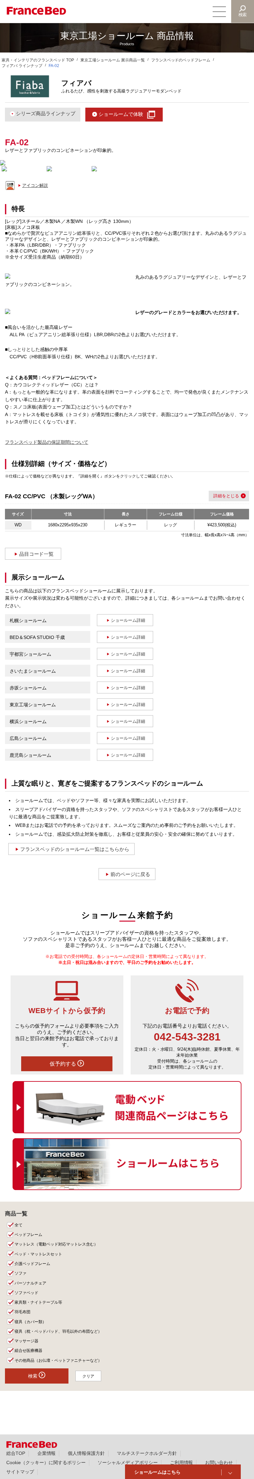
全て (18, 1225)
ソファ (20, 1273)
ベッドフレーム (28, 1234)
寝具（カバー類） (30, 1322)
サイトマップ (20, 1471)
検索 (242, 14)
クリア (88, 1376)
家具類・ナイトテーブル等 (38, 1302)
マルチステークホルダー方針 (147, 1453)
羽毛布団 (22, 1312)
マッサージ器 (26, 1341)
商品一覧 (16, 1214)
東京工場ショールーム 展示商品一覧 (112, 60)
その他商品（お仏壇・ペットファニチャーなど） (58, 1360)
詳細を (219, 495)
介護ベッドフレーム (32, 1263)
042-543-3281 (187, 1037)
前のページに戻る (130, 874)
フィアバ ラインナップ (22, 65)
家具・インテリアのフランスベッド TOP (38, 60)
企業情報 (46, 1453)
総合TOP (15, 1453)
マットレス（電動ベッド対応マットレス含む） (56, 1244)
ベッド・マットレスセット (38, 1254)
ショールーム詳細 (128, 620)
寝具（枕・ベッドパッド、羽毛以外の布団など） (58, 1331)
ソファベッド (26, 1292)
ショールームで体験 (121, 114)
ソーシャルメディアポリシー (128, 1462)
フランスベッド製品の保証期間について (46, 442)
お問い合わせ (219, 1462)
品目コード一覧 (36, 554)
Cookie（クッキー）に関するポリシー (46, 1462)
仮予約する (63, 1064)
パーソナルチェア (30, 1283)
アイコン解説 (35, 185)
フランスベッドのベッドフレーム (181, 60)
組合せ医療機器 (28, 1350)
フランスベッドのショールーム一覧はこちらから (74, 849)
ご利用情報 (181, 1462)
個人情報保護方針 (86, 1453)
